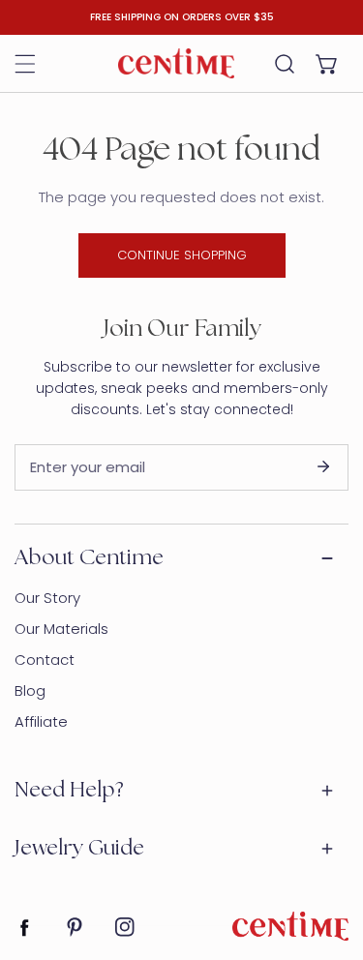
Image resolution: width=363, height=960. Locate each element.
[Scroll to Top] (328, 857)
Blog (30, 690)
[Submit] (323, 466)
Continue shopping (182, 255)
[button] (327, 64)
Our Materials (61, 628)
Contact (45, 659)
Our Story (47, 597)
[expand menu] (25, 64)
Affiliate (41, 721)
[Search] (284, 64)
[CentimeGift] (176, 62)
